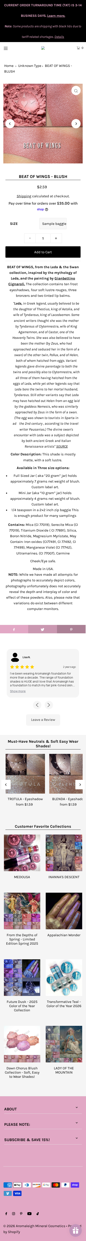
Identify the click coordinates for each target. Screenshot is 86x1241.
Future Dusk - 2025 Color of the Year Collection (22, 1006)
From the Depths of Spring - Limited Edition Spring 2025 (22, 939)
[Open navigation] (11, 47)
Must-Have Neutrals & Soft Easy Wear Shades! (43, 743)
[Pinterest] (21, 1214)
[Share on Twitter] (42, 629)
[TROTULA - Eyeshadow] (25, 774)
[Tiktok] (38, 1214)
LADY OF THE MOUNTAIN (64, 1070)
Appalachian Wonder (63, 935)
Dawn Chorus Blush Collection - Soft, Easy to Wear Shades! (22, 1072)
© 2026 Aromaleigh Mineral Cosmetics (34, 1226)
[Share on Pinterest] (71, 629)
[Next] (76, 123)
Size (14, 223)
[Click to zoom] (76, 90)
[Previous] (10, 123)
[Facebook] (6, 1214)
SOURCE (62, 446)
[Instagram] (13, 1214)
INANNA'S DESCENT (64, 877)
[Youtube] (29, 1214)
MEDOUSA (22, 877)
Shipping (24, 196)
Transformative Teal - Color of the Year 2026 (64, 1004)
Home (9, 66)
